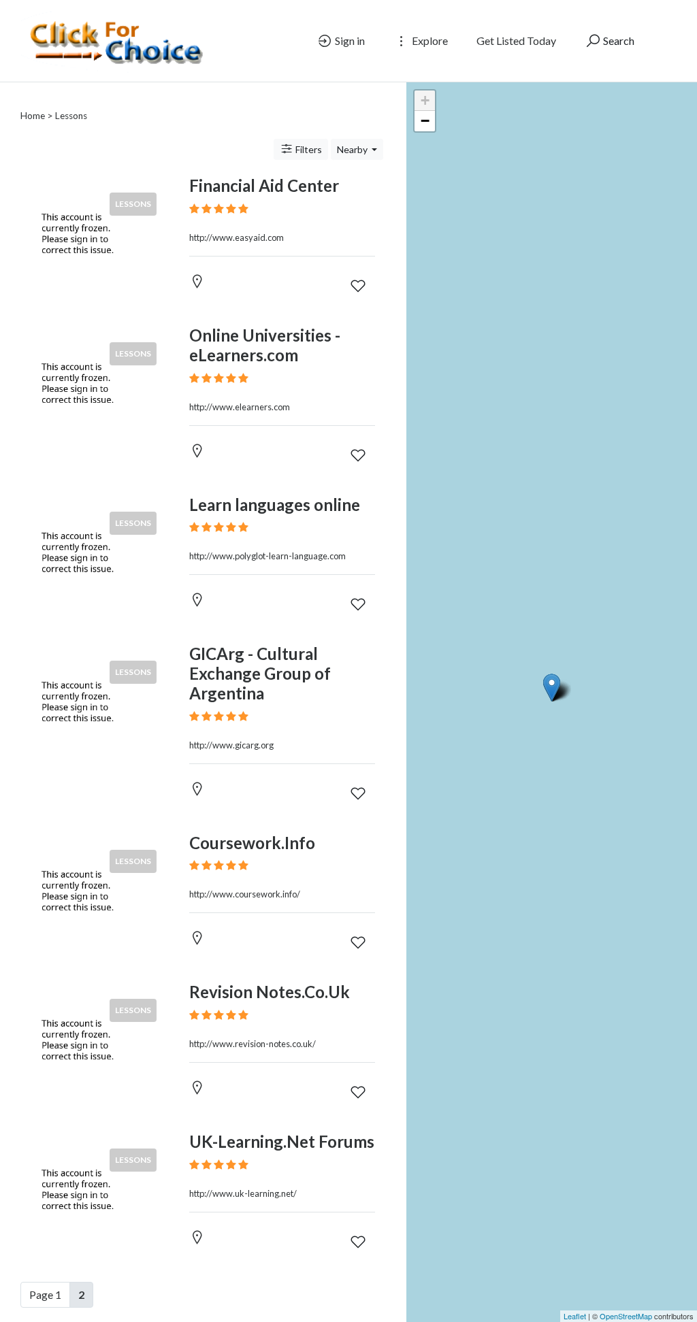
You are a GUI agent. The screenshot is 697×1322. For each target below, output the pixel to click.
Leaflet (575, 1315)
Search (617, 40)
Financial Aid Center (264, 185)
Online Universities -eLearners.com (264, 345)
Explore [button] (429, 40)
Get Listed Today (516, 40)
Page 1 (45, 1294)
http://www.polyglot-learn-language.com (267, 555)
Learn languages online (274, 504)
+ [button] (425, 100)
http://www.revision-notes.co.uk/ (252, 1043)
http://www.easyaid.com (236, 237)
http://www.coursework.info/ (244, 894)
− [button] (425, 120)
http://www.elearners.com (239, 406)
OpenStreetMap (626, 1315)
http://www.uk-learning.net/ (243, 1193)
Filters (307, 149)
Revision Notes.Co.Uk (269, 992)
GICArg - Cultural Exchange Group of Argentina (260, 673)
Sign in (349, 40)
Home (32, 115)
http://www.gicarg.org (231, 745)
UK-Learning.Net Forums (281, 1141)
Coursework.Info (252, 843)
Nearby (353, 149)
